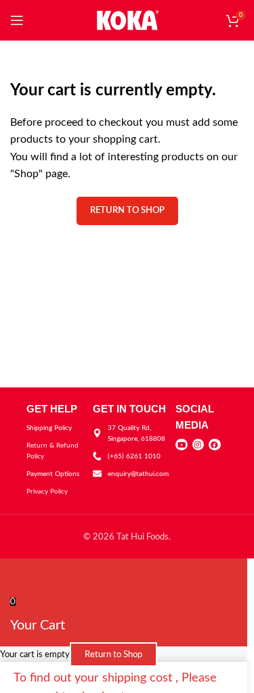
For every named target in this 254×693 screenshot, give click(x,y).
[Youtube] (181, 445)
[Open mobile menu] (16, 20)
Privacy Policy (47, 491)
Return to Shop (113, 654)
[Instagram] (198, 445)
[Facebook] (215, 445)
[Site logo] (127, 19)
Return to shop (127, 210)
